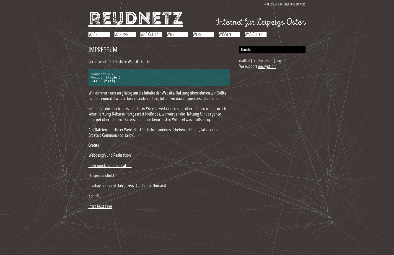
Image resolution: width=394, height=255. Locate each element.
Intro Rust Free (100, 206)
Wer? (197, 34)
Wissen (225, 34)
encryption (267, 66)
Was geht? (149, 34)
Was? (92, 34)
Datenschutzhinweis (293, 4)
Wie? (170, 34)
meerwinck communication (110, 165)
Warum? (121, 34)
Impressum (270, 4)
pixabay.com (98, 186)
